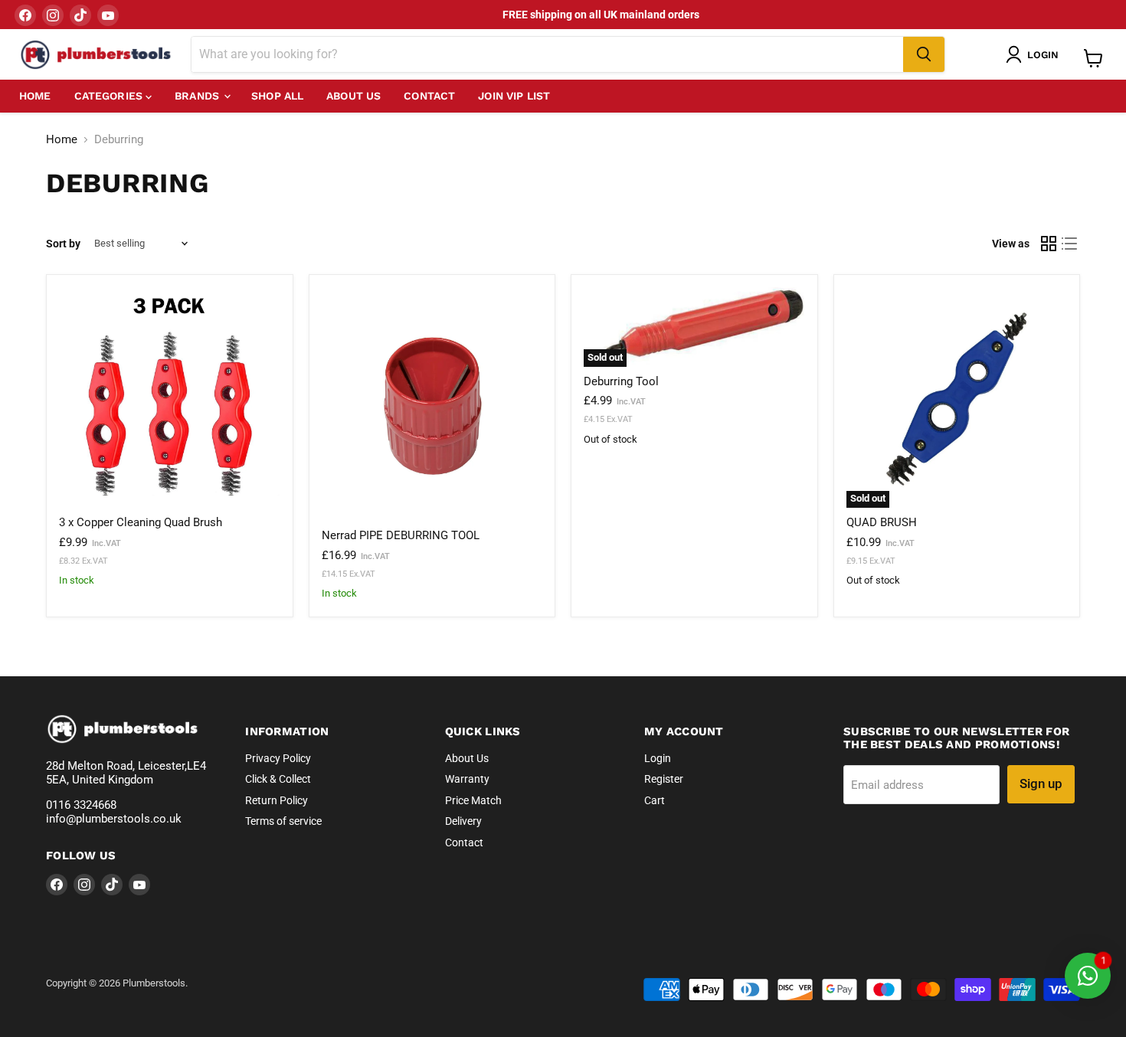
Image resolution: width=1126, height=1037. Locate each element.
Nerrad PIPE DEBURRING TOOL (401, 535)
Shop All (277, 96)
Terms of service (283, 821)
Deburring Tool (621, 381)
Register (663, 779)
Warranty (467, 779)
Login (657, 758)
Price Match (473, 800)
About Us (353, 96)
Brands (198, 96)
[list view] (1070, 243)
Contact (429, 96)
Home (35, 96)
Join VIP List (514, 96)
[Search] (923, 54)
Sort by (63, 243)
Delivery (463, 821)
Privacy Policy (278, 758)
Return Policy (276, 800)
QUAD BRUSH (881, 522)
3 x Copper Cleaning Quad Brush (140, 522)
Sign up (1041, 783)
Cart (654, 800)
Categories (110, 96)
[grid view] (1048, 243)
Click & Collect (278, 779)
